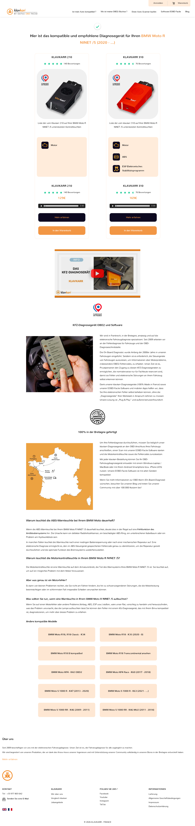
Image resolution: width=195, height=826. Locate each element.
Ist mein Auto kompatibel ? (84, 11)
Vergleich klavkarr (59, 798)
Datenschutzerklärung (158, 806)
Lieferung (153, 794)
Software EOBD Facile (171, 11)
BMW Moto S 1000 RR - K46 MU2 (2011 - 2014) (128, 710)
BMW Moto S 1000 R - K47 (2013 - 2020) (67, 691)
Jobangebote (57, 802)
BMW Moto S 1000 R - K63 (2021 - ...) (128, 691)
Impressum (154, 802)
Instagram (104, 801)
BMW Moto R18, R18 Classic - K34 (66, 634)
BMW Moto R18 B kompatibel (67, 653)
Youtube (103, 797)
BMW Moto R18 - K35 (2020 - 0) (128, 634)
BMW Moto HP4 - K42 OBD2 (66, 672)
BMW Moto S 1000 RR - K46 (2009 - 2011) (67, 710)
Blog (187, 11)
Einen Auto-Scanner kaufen (144, 11)
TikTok (103, 805)
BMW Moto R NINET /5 (137, 567)
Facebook (104, 794)
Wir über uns (57, 794)
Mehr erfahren (62, 217)
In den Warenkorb (62, 230)
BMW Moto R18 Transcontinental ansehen (128, 653)
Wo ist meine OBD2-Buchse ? (114, 11)
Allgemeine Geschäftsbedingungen (164, 798)
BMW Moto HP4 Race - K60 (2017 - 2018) (128, 672)
